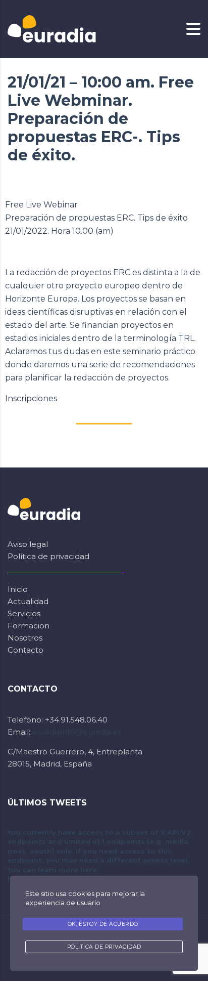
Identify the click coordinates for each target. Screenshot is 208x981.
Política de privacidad (48, 556)
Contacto (25, 650)
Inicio (18, 589)
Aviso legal (28, 544)
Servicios (24, 613)
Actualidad (28, 601)
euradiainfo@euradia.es (76, 732)
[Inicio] (58, 28)
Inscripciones (31, 398)
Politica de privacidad (104, 947)
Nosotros (25, 638)
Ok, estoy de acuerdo (103, 924)
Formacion (28, 625)
